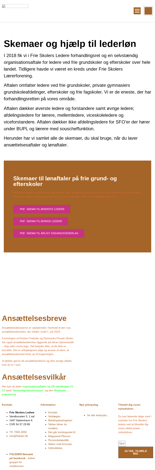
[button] (148, 10)
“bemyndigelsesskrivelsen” (28, 390)
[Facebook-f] (6, 442)
